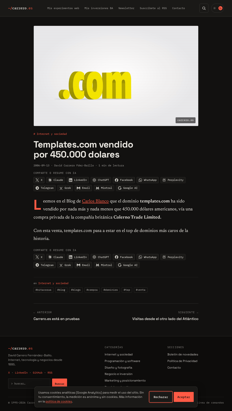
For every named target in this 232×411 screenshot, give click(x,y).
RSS (50, 372)
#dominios (111, 289)
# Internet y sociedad (50, 133)
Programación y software (122, 361)
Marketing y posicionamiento (125, 380)
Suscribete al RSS (153, 8)
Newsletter (126, 8)
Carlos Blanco (95, 201)
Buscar (59, 383)
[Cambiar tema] (217, 8)
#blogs (76, 289)
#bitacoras (43, 289)
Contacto (178, 8)
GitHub (37, 372)
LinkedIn (21, 372)
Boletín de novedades (182, 354)
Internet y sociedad (53, 283)
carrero (20, 8)
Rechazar (161, 396)
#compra (92, 289)
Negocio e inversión (119, 374)
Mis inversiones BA (99, 8)
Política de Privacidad (182, 361)
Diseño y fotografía (118, 367)
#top (127, 289)
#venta (140, 289)
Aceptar (183, 396)
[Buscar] (203, 8)
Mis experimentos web (63, 8)
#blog (61, 289)
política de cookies (59, 401)
